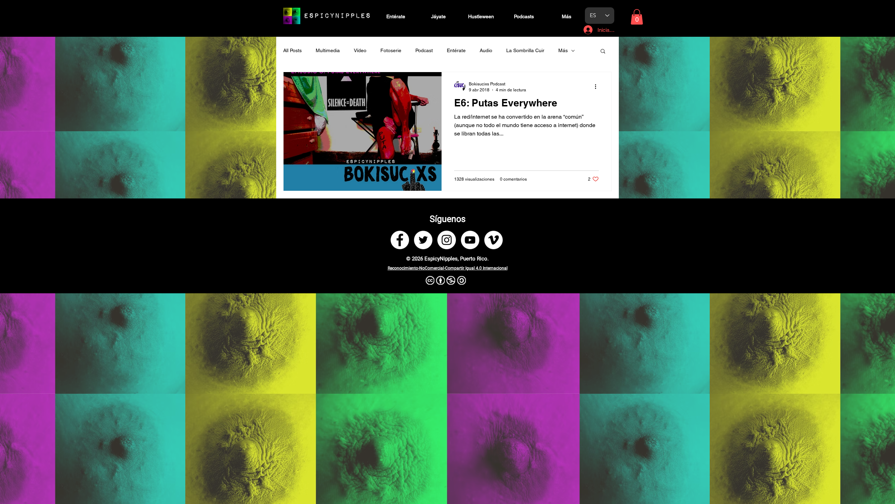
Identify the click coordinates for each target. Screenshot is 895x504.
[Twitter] (423, 240)
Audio (486, 50)
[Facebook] (400, 240)
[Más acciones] (598, 86)
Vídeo (360, 50)
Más (563, 50)
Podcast (424, 50)
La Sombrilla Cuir (525, 50)
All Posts (292, 50)
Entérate (456, 50)
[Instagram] (446, 240)
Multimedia (328, 50)
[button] (636, 16)
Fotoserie (390, 50)
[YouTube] (470, 240)
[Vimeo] (493, 240)
